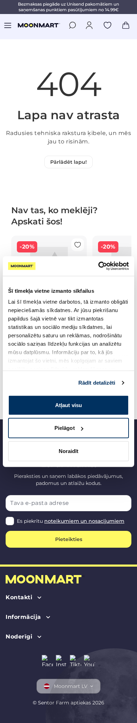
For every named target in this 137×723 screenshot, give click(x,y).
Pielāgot (64, 428)
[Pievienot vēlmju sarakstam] (107, 25)
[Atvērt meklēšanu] (72, 25)
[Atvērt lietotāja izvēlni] (89, 25)
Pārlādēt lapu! (68, 162)
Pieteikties (68, 539)
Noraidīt (69, 451)
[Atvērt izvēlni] (8, 25)
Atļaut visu (68, 405)
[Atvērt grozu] (125, 25)
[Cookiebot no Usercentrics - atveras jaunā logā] (98, 266)
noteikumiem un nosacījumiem (84, 521)
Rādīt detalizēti (97, 383)
